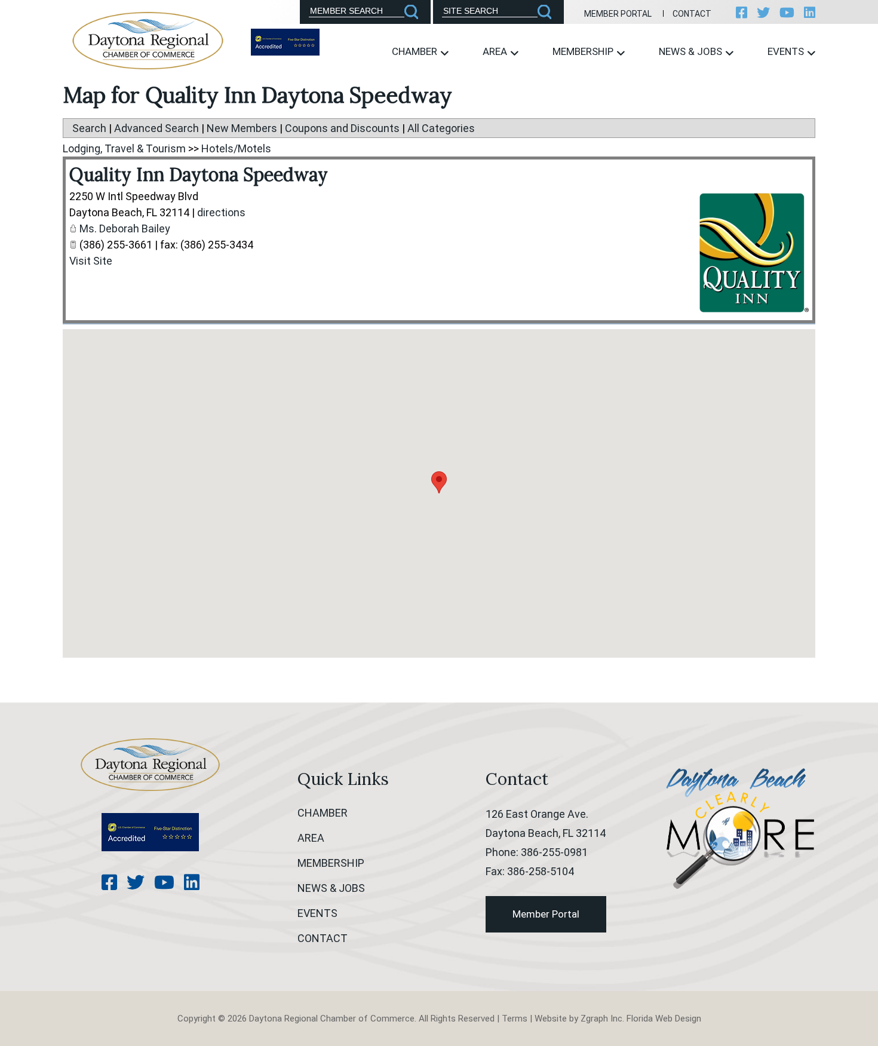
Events (787, 51)
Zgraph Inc (601, 1018)
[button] (439, 482)
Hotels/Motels (236, 148)
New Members (242, 128)
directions (221, 212)
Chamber (416, 51)
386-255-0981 (554, 852)
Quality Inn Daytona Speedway (198, 174)
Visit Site (90, 260)
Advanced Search (156, 128)
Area (496, 51)
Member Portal (618, 14)
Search (89, 128)
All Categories (441, 128)
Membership (584, 51)
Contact (692, 14)
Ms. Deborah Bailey (124, 228)
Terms (514, 1018)
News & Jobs (691, 51)
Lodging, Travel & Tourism (124, 148)
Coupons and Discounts (342, 128)
